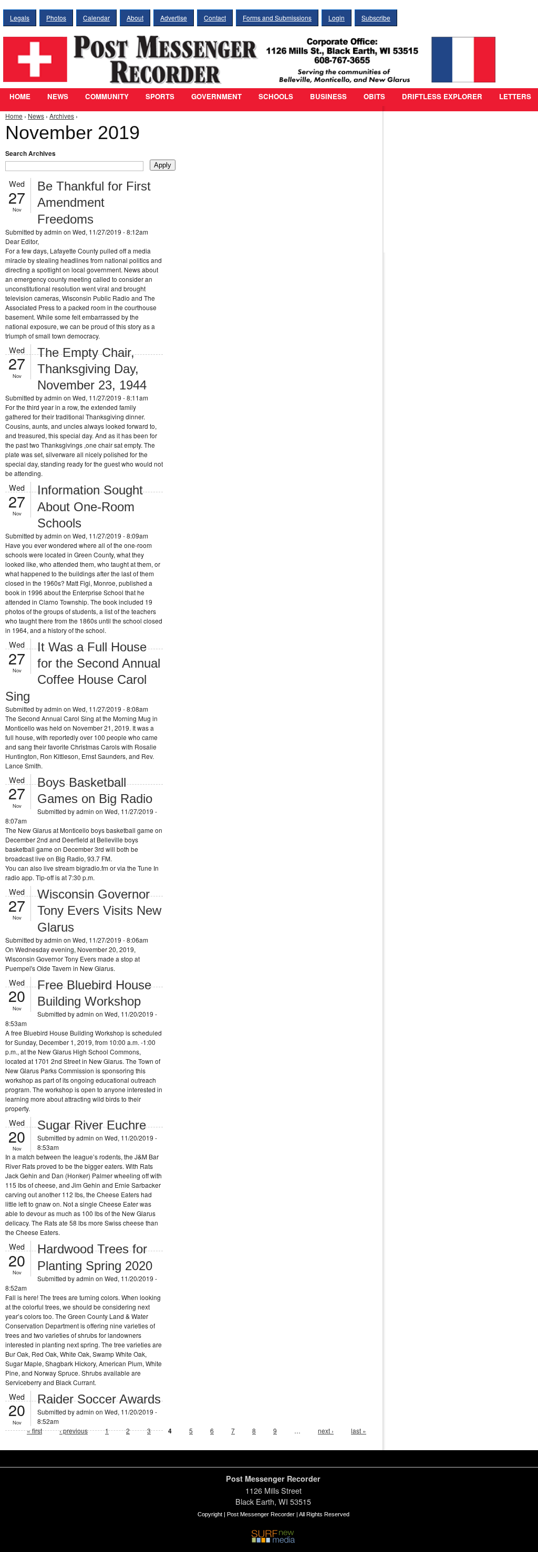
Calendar (96, 17)
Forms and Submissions (277, 17)
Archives (61, 115)
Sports (160, 96)
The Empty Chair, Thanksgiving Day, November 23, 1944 (92, 368)
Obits (374, 96)
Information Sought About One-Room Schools (90, 506)
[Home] (252, 53)
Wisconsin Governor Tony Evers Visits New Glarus (99, 910)
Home (19, 96)
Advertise (173, 17)
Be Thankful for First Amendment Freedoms (94, 202)
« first (34, 1430)
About (135, 17)
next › (326, 1430)
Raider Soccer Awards (99, 1399)
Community (107, 96)
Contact (215, 17)
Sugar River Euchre (91, 1125)
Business (328, 96)
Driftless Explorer (442, 96)
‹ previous (73, 1430)
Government (216, 96)
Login (336, 17)
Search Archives (30, 153)
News (57, 96)
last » (358, 1430)
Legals (19, 17)
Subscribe (375, 17)
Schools (275, 96)
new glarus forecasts (444, 231)
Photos (56, 17)
